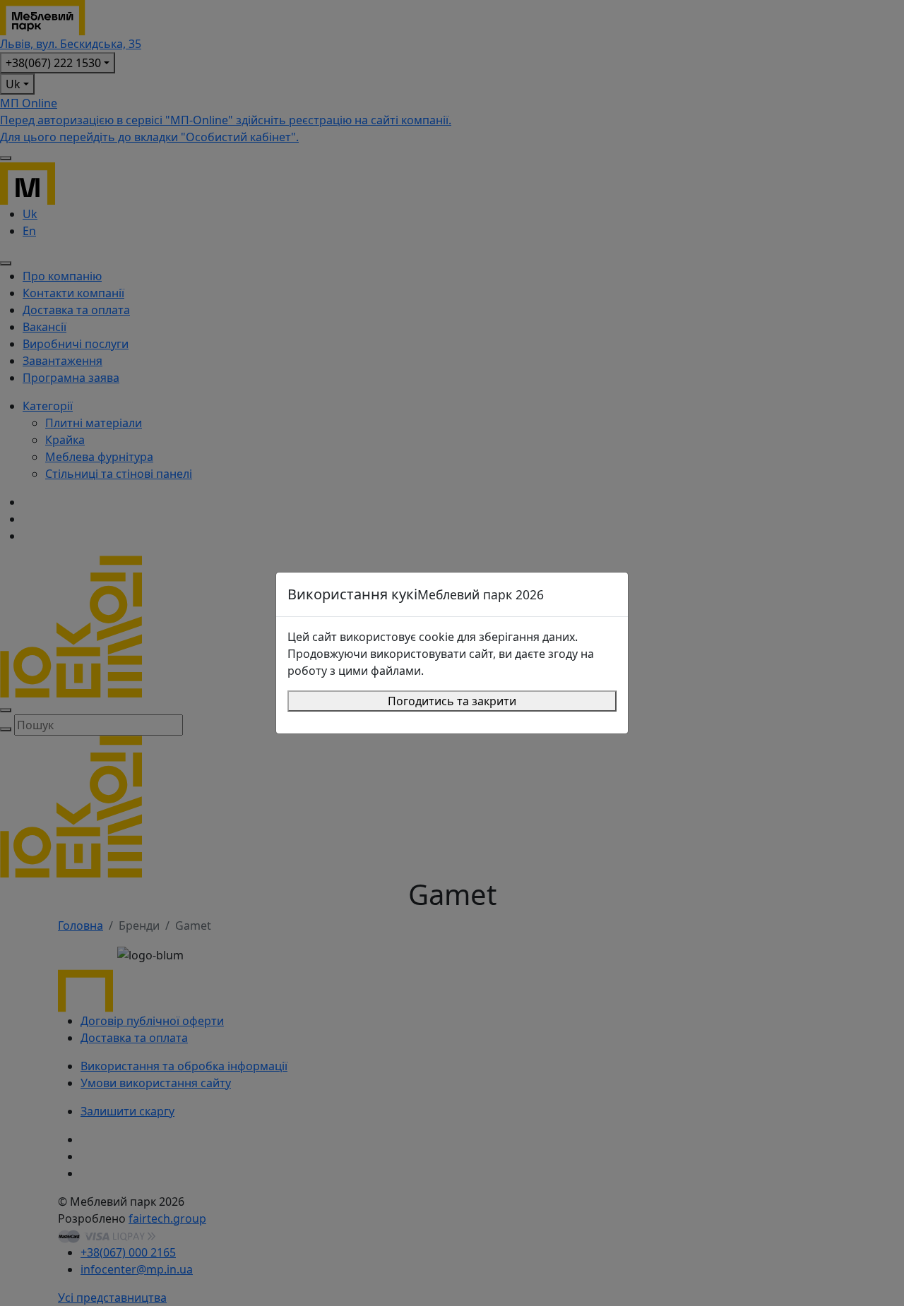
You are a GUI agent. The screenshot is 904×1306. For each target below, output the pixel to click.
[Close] (611, 594)
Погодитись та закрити (452, 701)
